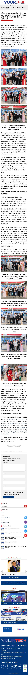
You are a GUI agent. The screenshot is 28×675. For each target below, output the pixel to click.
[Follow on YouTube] (20, 667)
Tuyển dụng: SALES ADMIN (11, 542)
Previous (2, 571)
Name (4, 473)
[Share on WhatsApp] (8, 446)
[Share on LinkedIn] (20, 446)
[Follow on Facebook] (3, 667)
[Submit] (25, 506)
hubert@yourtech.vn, (8, 656)
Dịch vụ (2, 515)
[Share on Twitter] (13, 446)
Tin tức (7, 5)
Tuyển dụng (3, 520)
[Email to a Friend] (15, 446)
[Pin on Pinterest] (17, 446)
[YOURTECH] (15, 2)
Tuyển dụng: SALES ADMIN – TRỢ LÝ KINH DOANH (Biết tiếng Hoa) (14, 538)
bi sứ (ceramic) (9, 419)
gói (15, 432)
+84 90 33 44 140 (8, 583)
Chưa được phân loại (5, 517)
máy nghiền (10, 423)
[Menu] (2, 2)
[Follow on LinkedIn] (16, 667)
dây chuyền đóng (9, 432)
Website (4, 486)
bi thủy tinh (20, 419)
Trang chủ (3, 5)
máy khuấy (17, 423)
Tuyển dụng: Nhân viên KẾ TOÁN (12, 528)
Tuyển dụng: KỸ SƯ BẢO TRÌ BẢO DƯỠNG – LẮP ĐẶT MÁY (16, 547)
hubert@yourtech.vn (14, 577)
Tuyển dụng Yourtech (5, 522)
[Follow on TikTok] (7, 667)
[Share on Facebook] (10, 446)
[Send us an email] (12, 667)
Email (4, 480)
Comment (5, 462)
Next (26, 571)
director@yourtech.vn (18, 656)
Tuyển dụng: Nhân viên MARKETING (13, 533)
